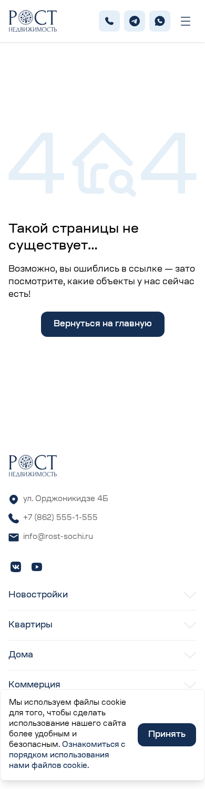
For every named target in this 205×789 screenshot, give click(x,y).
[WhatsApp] (159, 21)
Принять (167, 735)
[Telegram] (134, 21)
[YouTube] (36, 567)
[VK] (15, 567)
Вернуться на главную (103, 324)
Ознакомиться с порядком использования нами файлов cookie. (67, 756)
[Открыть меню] (186, 21)
